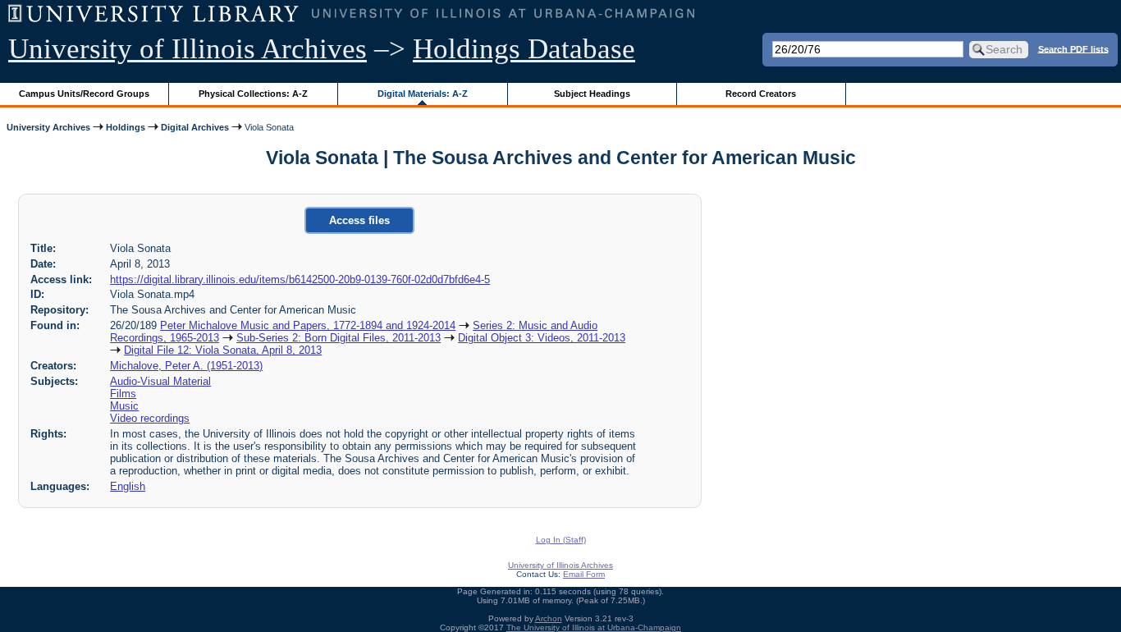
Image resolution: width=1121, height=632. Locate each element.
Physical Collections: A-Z (253, 93)
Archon (548, 618)
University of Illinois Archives (187, 49)
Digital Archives (195, 127)
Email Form (584, 574)
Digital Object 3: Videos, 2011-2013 (541, 338)
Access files (359, 220)
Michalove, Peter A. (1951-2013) (186, 366)
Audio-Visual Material (160, 381)
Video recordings (150, 418)
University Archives (48, 127)
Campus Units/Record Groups (84, 93)
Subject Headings (592, 93)
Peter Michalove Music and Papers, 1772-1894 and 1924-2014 (307, 325)
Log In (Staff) (561, 539)
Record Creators (760, 93)
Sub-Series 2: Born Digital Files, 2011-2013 (338, 338)
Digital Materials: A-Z (422, 93)
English (127, 486)
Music (124, 406)
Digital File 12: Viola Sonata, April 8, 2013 (223, 350)
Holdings (125, 127)
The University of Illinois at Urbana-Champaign (593, 627)
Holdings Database (524, 49)
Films (123, 393)
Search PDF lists (1073, 48)
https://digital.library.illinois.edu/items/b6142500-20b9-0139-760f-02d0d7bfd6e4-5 (300, 279)
